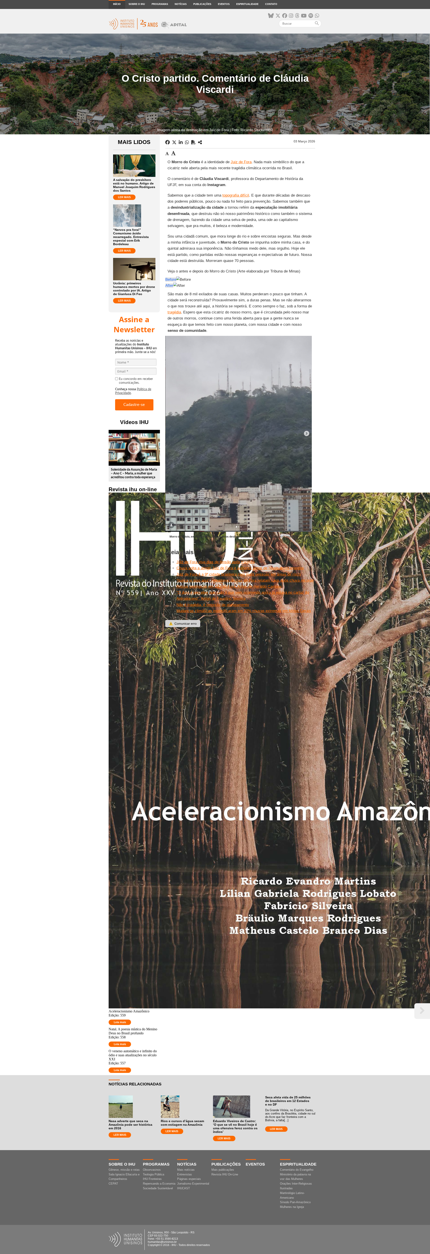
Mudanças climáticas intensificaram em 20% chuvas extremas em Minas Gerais (243, 611)
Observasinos (152, 1169)
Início (117, 4)
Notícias (181, 4)
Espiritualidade (247, 4)
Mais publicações (222, 1169)
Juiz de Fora (241, 162)
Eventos (224, 4)
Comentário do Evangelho (296, 1169)
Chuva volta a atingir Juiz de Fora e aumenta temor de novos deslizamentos (240, 568)
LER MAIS (124, 197)
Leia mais (120, 1022)
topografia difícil (235, 195)
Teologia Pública (153, 1174)
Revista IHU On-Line (224, 1174)
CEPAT (113, 1183)
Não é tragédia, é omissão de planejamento (212, 605)
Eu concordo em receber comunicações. (136, 380)
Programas (160, 4)
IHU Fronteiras (152, 1179)
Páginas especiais (189, 1179)
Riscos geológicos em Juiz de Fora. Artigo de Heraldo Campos (229, 586)
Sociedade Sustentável (158, 1188)
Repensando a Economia (159, 1183)
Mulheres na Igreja (292, 1207)
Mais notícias (186, 1169)
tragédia (174, 312)
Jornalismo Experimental (193, 1183)
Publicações (202, 4)
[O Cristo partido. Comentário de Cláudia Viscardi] (200, 142)
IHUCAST (183, 1188)
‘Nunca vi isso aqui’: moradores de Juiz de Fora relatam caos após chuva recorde (245, 580)
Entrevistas (184, 1174)
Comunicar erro (183, 623)
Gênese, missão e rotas (124, 1169)
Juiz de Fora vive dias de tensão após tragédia (215, 562)
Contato (271, 4)
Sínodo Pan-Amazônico (295, 1202)
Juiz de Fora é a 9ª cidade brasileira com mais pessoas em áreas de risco (238, 574)
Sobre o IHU (137, 4)
